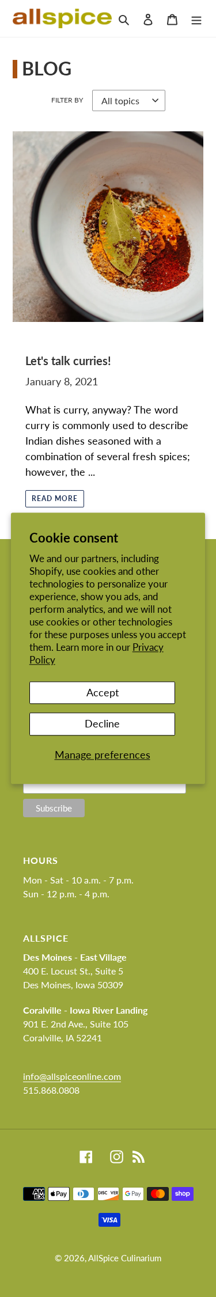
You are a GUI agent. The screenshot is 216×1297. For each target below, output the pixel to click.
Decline (102, 723)
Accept (102, 692)
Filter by (67, 100)
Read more (55, 498)
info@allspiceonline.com (72, 1076)
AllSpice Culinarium (124, 1258)
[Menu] (196, 18)
